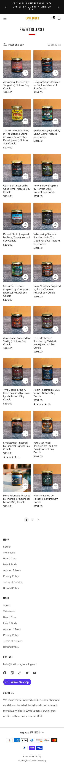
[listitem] (32, 7)
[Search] (59, 18)
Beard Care (9, 558)
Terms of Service (12, 582)
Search (7, 546)
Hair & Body (10, 564)
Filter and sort (16, 44)
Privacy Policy (11, 576)
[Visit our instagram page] (12, 673)
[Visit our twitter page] (27, 673)
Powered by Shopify (32, 756)
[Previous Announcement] (5, 7)
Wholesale (9, 552)
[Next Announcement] (59, 7)
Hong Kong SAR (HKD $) (30, 732)
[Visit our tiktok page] (19, 673)
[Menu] (5, 18)
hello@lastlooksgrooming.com (20, 664)
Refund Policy (11, 588)
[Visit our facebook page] (4, 673)
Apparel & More (12, 570)
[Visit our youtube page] (34, 673)
